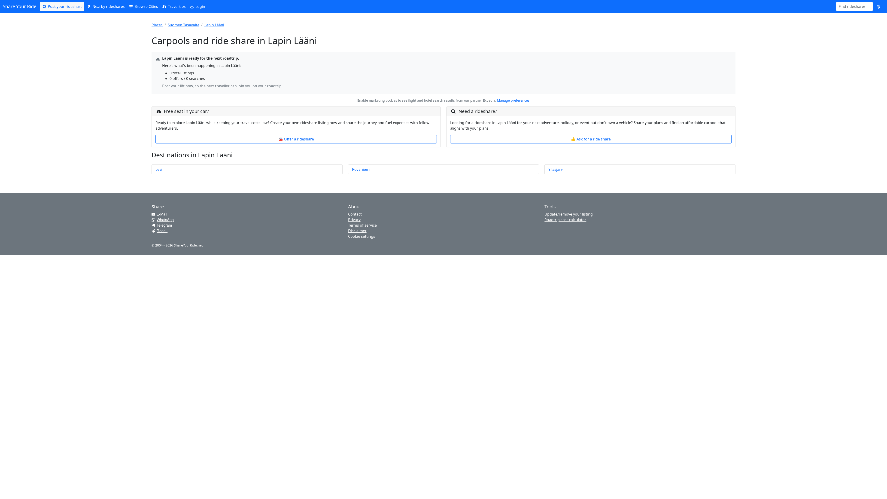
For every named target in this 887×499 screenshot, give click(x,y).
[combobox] (852, 6)
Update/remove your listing (568, 214)
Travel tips (176, 6)
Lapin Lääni (214, 24)
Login (199, 6)
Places (157, 24)
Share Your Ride (19, 6)
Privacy (354, 219)
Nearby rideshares (108, 6)
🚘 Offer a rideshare (296, 139)
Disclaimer (357, 230)
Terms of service (362, 225)
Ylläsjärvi (556, 169)
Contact (355, 214)
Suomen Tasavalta (183, 24)
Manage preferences (513, 100)
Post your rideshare (64, 6)
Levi (158, 169)
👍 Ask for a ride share (591, 139)
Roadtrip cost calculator (565, 219)
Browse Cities (146, 6)
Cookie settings (361, 236)
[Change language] (878, 6)
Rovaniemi (361, 169)
